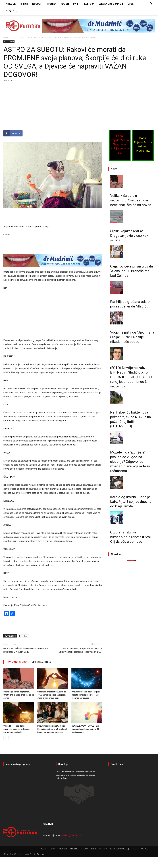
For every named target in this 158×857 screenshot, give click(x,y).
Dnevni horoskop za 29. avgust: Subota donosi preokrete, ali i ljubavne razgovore (85, 695)
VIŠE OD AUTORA (41, 662)
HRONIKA (51, 3)
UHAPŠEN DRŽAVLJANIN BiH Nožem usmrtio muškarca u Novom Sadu (26, 650)
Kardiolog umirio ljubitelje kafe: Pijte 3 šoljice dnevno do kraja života (131, 501)
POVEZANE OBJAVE (17, 662)
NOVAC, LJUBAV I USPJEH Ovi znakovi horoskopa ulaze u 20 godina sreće (85, 729)
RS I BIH (24, 3)
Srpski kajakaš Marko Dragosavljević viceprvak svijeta (129, 235)
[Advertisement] (52, 107)
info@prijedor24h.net (71, 835)
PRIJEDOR (11, 3)
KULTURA (89, 3)
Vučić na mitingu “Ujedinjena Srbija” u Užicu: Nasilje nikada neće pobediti (132, 337)
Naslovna (7, 37)
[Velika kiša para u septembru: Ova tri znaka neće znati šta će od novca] (18, 678)
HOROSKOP (20, 37)
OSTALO (10, 11)
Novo (114, 168)
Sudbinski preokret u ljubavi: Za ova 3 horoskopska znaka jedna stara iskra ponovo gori (51, 695)
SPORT (131, 3)
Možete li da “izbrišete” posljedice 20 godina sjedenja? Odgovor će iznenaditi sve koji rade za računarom (130, 461)
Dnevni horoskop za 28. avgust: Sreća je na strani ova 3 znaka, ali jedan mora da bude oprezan (52, 729)
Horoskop (23, 636)
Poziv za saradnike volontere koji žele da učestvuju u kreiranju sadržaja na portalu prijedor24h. (76, 774)
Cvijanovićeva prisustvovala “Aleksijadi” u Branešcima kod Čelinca (131, 271)
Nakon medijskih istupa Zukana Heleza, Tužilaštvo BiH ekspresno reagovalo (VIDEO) (80, 650)
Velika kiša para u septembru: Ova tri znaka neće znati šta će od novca (18, 695)
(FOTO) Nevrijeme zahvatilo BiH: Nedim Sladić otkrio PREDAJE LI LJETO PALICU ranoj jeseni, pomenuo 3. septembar (131, 377)
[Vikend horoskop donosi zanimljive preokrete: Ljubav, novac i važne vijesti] (18, 712)
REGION (65, 3)
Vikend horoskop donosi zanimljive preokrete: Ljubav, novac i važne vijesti (16, 729)
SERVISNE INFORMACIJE (111, 3)
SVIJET (76, 3)
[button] (151, 4)
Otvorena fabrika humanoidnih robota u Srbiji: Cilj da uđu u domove (131, 536)
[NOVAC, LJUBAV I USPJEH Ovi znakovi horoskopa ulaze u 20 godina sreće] (86, 712)
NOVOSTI (37, 3)
